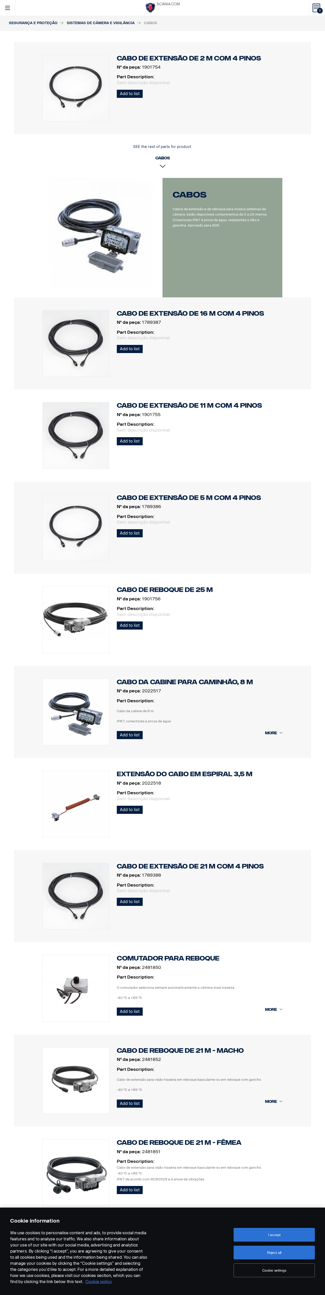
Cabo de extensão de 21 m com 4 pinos (190, 866)
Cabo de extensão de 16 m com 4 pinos (190, 313)
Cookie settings (274, 1270)
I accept (274, 1235)
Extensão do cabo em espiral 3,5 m (184, 774)
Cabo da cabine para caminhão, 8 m (185, 682)
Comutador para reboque (168, 958)
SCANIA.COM (168, 4)
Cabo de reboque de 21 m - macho (180, 1050)
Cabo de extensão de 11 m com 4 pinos (189, 405)
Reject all (274, 1253)
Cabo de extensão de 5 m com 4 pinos (189, 497)
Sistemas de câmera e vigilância (101, 23)
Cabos (190, 195)
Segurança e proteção (33, 23)
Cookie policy (98, 1281)
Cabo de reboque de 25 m (165, 589)
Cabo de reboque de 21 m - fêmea (179, 1142)
